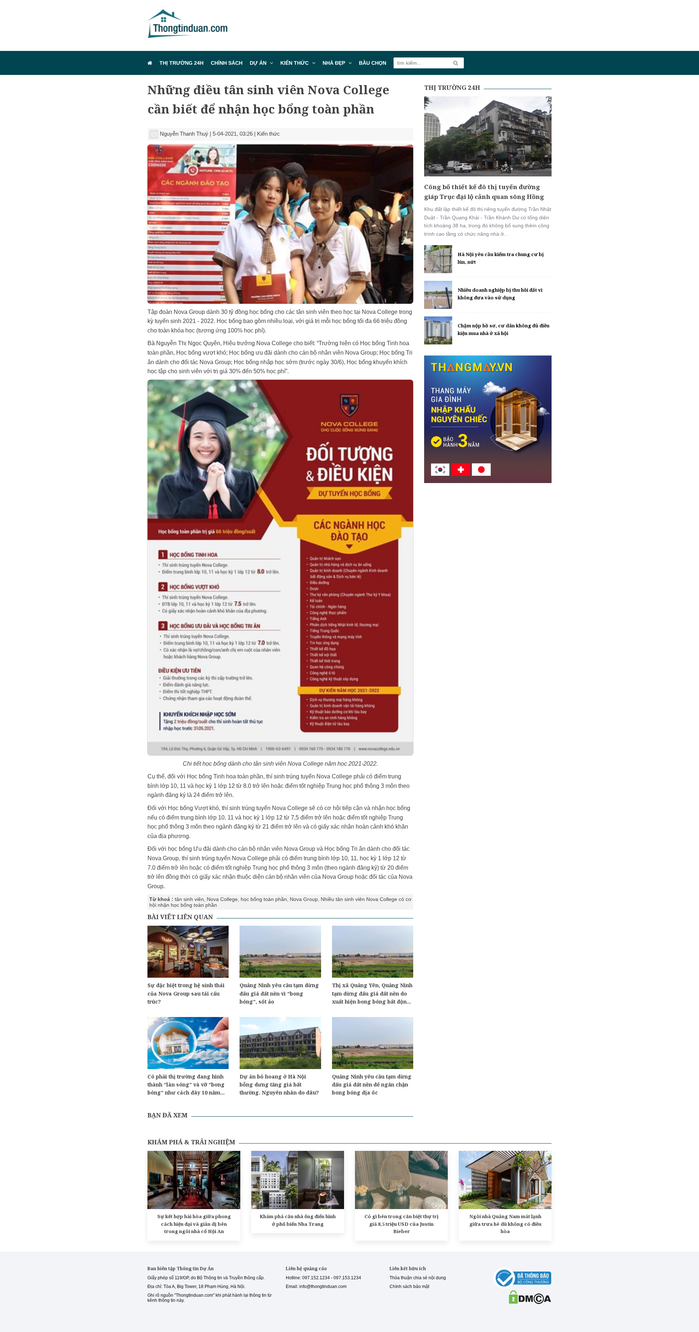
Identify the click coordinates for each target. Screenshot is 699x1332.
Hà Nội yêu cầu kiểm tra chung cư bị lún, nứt (501, 258)
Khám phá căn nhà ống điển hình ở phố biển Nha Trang (298, 1220)
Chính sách (226, 63)
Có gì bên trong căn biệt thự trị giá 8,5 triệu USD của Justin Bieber (401, 1224)
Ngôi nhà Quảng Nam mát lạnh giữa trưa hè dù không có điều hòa (505, 1224)
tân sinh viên (189, 899)
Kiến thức (294, 63)
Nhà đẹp (334, 63)
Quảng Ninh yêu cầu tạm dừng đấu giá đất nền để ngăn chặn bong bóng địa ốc (371, 1084)
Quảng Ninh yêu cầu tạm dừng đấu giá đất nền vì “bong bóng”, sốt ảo (279, 993)
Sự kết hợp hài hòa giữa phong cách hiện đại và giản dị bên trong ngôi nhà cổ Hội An (194, 1224)
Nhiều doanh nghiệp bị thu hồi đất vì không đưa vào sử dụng (500, 294)
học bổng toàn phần (264, 899)
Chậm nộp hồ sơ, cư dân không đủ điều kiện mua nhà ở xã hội (503, 329)
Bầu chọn (372, 63)
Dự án (258, 63)
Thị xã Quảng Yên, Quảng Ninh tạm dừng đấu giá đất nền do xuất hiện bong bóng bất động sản (372, 994)
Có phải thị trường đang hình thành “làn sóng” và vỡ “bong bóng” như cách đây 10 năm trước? (186, 1085)
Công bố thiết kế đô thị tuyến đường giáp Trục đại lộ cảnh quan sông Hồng (484, 192)
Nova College (222, 899)
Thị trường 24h (181, 63)
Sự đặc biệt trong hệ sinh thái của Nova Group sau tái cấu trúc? (186, 993)
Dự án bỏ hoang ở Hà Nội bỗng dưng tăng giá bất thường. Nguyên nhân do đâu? (279, 1084)
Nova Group (304, 899)
